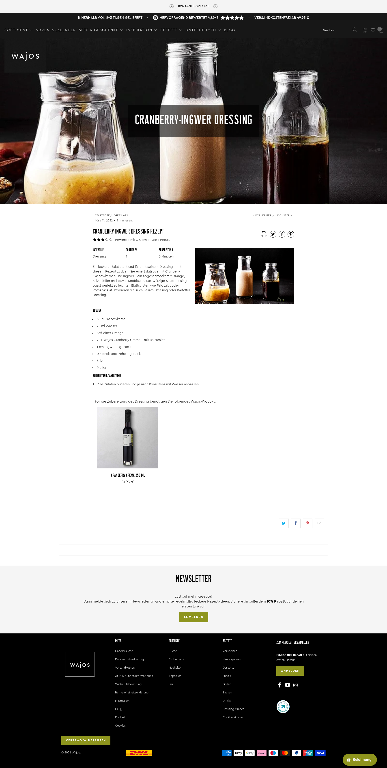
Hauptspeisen (232, 659)
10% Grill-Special (193, 6)
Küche (173, 651)
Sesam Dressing (156, 290)
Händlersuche (124, 651)
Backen (227, 692)
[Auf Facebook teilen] (296, 523)
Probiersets (176, 659)
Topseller (175, 675)
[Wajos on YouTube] (287, 685)
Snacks (227, 675)
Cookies (120, 725)
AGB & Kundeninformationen (134, 675)
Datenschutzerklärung (129, 659)
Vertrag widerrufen (86, 740)
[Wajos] (25, 55)
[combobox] (341, 30)
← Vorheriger (262, 215)
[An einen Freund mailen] (319, 523)
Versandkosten (125, 667)
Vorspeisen (230, 651)
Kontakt (120, 717)
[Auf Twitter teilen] (284, 523)
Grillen (227, 684)
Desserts (228, 667)
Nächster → (284, 215)
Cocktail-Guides (233, 717)
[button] (18, 30)
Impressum (122, 700)
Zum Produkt (127, 447)
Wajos (76, 752)
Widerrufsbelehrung (128, 684)
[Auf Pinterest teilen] (307, 523)
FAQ (118, 709)
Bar (171, 684)
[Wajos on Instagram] (295, 685)
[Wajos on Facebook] (279, 685)
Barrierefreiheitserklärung (131, 692)
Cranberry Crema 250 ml (127, 437)
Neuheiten (175, 667)
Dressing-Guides (233, 709)
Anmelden (194, 617)
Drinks (227, 700)
